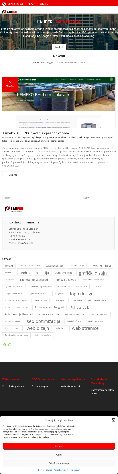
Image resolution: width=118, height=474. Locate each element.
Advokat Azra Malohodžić (30, 266)
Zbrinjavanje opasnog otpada (51, 141)
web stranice (85, 328)
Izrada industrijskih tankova (41, 286)
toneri (17, 328)
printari (8, 307)
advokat (9, 265)
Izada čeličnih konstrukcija (93, 280)
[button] (113, 420)
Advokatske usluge (76, 266)
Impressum (75, 470)
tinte (7, 328)
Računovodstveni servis (74, 314)
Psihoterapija (80, 307)
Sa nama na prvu (40, 386)
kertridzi (97, 286)
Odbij (59, 454)
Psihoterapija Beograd (19, 314)
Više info (13, 174)
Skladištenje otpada (28, 141)
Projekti (45, 4)
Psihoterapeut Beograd (49, 307)
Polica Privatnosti (61, 470)
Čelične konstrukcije (43, 335)
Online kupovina (40, 300)
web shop (60, 328)
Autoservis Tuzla (63, 272)
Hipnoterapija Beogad (34, 279)
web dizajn (38, 328)
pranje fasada (76, 300)
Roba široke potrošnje (99, 314)
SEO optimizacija (49, 137)
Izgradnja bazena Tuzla (14, 286)
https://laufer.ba (25, 242)
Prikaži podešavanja (59, 463)
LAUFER (59, 46)
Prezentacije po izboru (13, 386)
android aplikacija (34, 272)
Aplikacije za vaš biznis (72, 386)
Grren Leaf (9, 280)
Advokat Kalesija (54, 265)
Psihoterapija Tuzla (49, 314)
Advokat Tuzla (100, 266)
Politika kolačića (45, 470)
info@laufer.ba (23, 239)
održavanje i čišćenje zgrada (16, 300)
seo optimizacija (43, 321)
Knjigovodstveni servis (13, 293)
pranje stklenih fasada (97, 300)
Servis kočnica (74, 321)
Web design (84, 137)
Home (36, 62)
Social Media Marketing (68, 137)
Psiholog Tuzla (22, 307)
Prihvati (59, 446)
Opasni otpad (107, 137)
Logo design (36, 137)
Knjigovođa (59, 293)
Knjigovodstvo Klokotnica (38, 293)
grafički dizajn (93, 272)
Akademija (9, 273)
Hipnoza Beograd (65, 279)
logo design (82, 293)
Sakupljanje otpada (10, 141)
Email (33, 4)
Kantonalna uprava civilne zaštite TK (72, 286)
